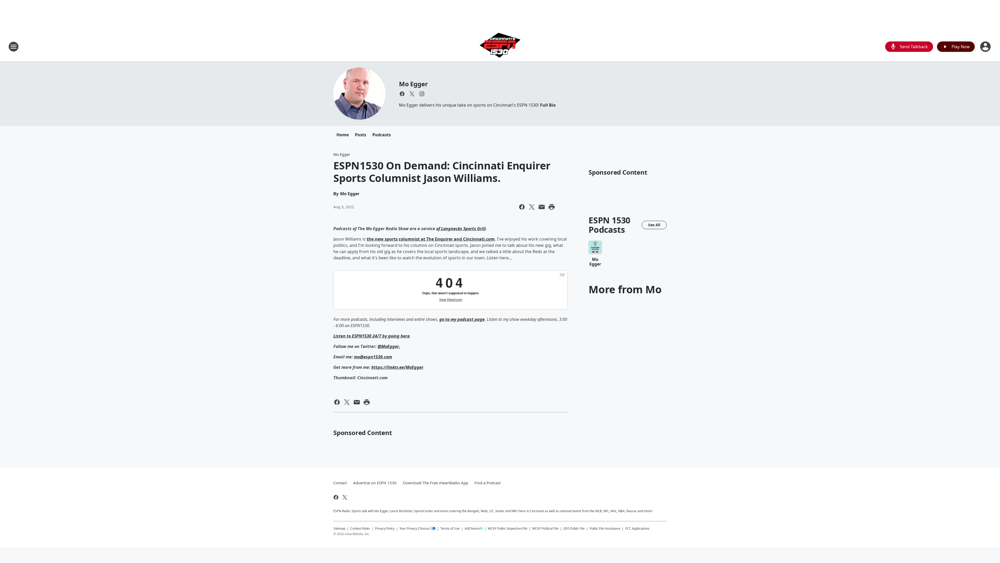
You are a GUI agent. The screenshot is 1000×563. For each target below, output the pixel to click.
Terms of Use (450, 528)
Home (342, 135)
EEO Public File (574, 528)
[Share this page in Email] (541, 207)
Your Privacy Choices (414, 528)
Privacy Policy (385, 528)
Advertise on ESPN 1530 (375, 482)
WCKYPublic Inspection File (507, 528)
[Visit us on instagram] (422, 94)
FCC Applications (637, 528)
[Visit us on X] (412, 94)
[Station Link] (500, 46)
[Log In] (986, 46)
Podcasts (381, 135)
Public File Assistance (605, 528)
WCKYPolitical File (545, 528)
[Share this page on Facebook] (522, 207)
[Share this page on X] (531, 207)
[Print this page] (551, 207)
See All (654, 224)
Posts (360, 135)
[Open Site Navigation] (13, 46)
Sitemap (339, 528)
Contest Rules (360, 528)
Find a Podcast (487, 482)
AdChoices (472, 528)
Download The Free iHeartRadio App (435, 482)
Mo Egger (413, 83)
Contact (340, 482)
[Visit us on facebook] (402, 94)
